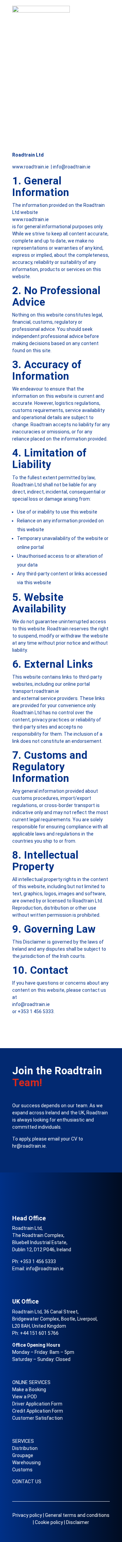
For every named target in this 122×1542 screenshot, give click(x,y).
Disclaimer (77, 1522)
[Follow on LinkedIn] (31, 1279)
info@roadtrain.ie (71, 166)
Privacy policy (27, 1515)
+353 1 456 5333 (36, 1011)
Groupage (22, 1455)
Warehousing (26, 1462)
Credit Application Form (37, 1411)
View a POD (24, 1396)
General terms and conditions (77, 1515)
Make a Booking (29, 1389)
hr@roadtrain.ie (29, 1146)
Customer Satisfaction (37, 1418)
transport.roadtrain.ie (35, 691)
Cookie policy (49, 1522)
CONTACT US (26, 1481)
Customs (22, 1469)
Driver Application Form (37, 1403)
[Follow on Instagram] (17, 1279)
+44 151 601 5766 (39, 1333)
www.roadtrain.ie (31, 166)
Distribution (25, 1448)
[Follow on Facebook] (44, 1279)
